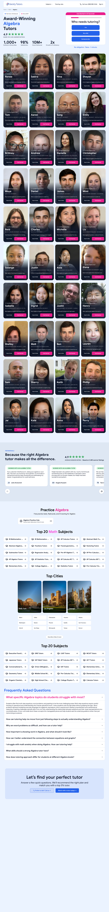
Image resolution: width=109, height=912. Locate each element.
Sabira (34, 76)
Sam (7, 382)
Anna (60, 420)
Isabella (9, 306)
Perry (86, 420)
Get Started (20, 86)
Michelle (62, 229)
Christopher (90, 153)
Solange (9, 267)
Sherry (35, 382)
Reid (7, 229)
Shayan (87, 76)
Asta (59, 267)
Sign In (101, 4)
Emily (86, 115)
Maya (8, 191)
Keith (60, 382)
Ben (59, 344)
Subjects (48, 4)
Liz (84, 229)
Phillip (86, 382)
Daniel (34, 191)
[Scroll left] (7, 491)
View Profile (9, 86)
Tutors (5, 9)
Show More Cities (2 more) (54, 637)
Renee (8, 76)
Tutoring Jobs (59, 4)
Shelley (9, 344)
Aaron (34, 115)
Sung (60, 115)
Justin (34, 267)
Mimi (85, 191)
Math (9, 9)
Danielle (61, 153)
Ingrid (34, 306)
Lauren (87, 344)
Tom (7, 115)
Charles (35, 229)
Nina (59, 76)
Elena (86, 267)
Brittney (9, 153)
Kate (33, 420)
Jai (6, 420)
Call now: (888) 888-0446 (89, 4)
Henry (86, 306)
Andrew (35, 153)
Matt (33, 344)
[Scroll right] (101, 491)
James (60, 191)
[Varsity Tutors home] (14, 4)
